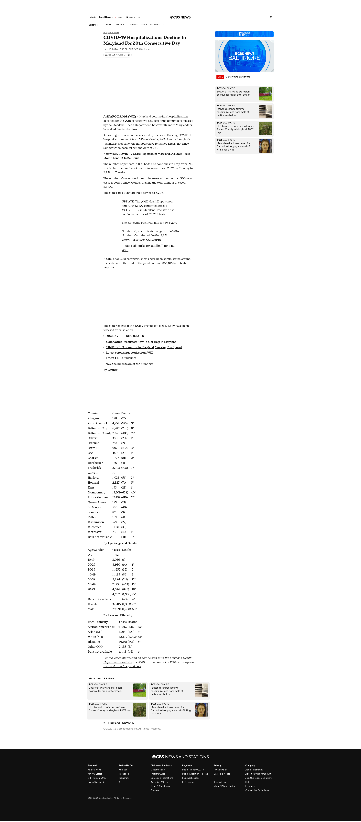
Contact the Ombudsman (257, 790)
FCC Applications (190, 778)
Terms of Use (220, 782)
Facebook (124, 774)
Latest (92, 17)
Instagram (124, 778)
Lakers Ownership (96, 782)
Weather (120, 24)
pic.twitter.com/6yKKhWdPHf (141, 240)
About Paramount (254, 770)
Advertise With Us (159, 782)
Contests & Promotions (162, 778)
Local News (105, 17)
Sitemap (155, 790)
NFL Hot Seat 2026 (96, 778)
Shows (130, 17)
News (109, 24)
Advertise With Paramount (258, 774)
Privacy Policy (220, 770)
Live (119, 17)
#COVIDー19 (130, 210)
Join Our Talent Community (258, 778)
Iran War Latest (94, 774)
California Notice (222, 774)
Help (247, 782)
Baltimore (94, 24)
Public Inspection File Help (195, 774)
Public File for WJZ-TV (193, 770)
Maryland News (111, 32)
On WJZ (154, 24)
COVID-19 (128, 723)
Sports (133, 24)
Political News (94, 770)
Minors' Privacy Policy (224, 786)
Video (144, 24)
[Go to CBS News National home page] (180, 17)
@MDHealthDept (152, 201)
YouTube (123, 770)
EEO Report (188, 782)
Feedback (250, 786)
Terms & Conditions (160, 786)
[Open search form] (271, 17)
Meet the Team (158, 770)
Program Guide (158, 774)
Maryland (114, 723)
